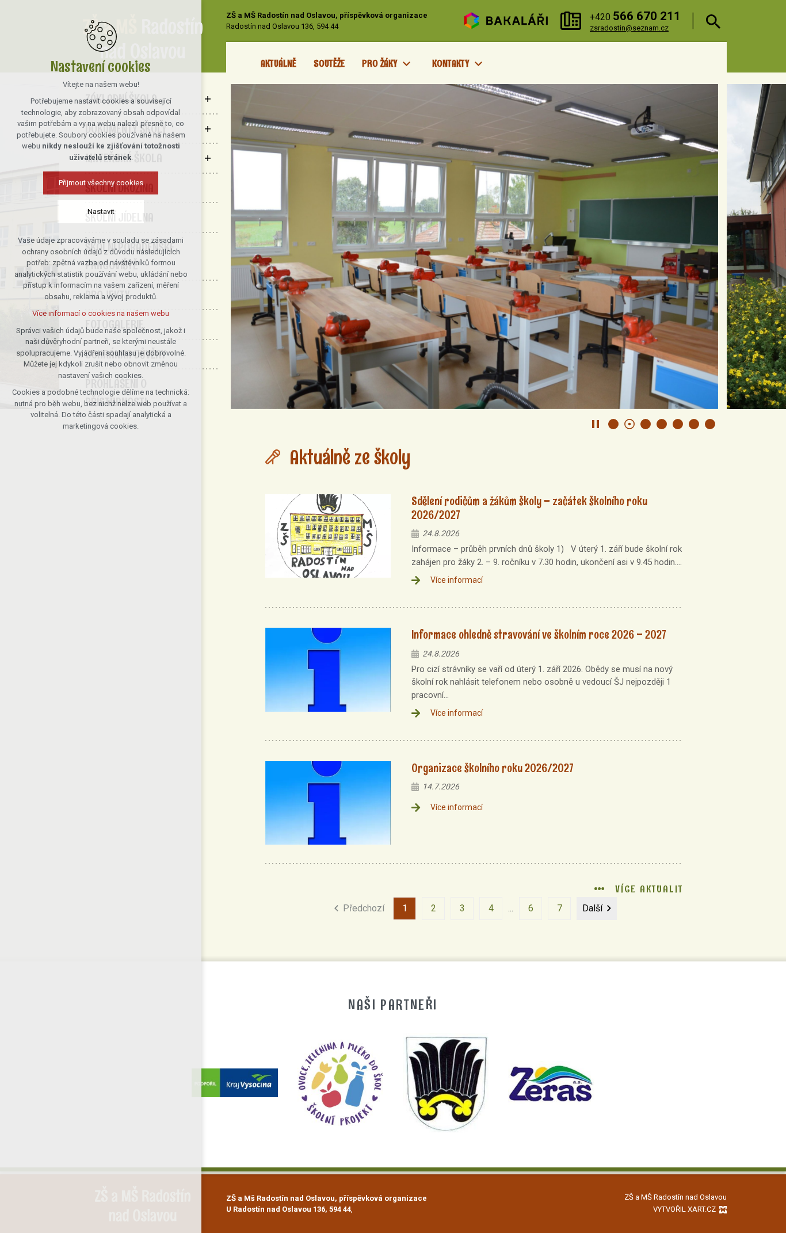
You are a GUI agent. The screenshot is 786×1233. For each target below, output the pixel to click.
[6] (694, 424)
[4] (662, 424)
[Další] (248, 246)
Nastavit (101, 211)
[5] (678, 424)
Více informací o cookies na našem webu (100, 313)
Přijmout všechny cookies (101, 182)
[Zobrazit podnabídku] (406, 64)
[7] (710, 424)
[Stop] (596, 424)
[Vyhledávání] (713, 21)
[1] (613, 424)
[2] (629, 424)
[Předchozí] (701, 246)
